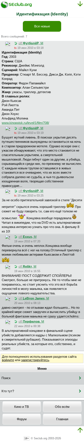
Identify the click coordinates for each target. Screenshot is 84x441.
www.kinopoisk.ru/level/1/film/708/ (25, 123)
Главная (62, 419)
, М (31, 43)
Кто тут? (8, 391)
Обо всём (62, 406)
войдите (8, 360)
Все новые (42, 26)
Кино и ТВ (21, 406)
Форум (21, 419)
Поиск (6, 378)
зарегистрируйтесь (35, 360)
